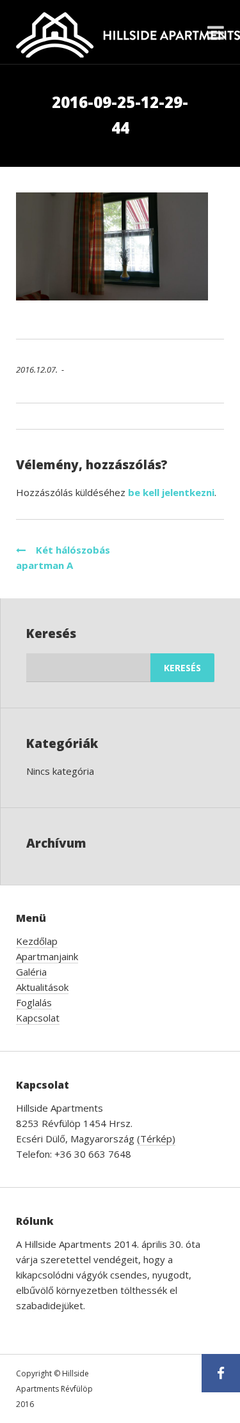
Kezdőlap (37, 941)
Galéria (31, 971)
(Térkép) (156, 1138)
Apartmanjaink (47, 956)
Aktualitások (42, 987)
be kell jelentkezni (171, 492)
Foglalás (34, 1002)
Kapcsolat (38, 1017)
